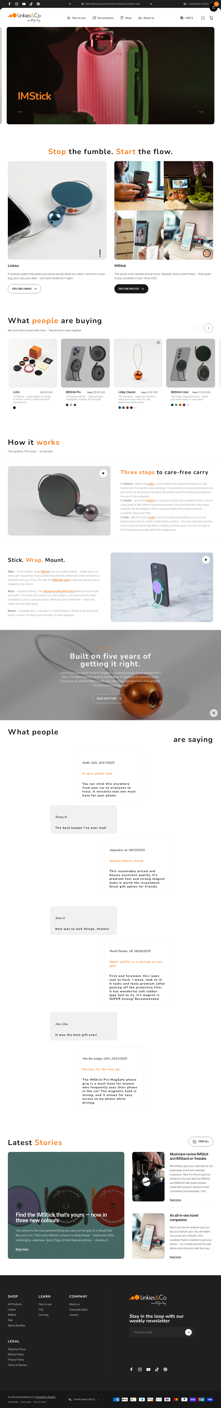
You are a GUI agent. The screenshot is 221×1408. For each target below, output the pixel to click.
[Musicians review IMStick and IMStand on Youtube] (148, 1176)
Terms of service (40, 1402)
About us (74, 1304)
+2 (188, 405)
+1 (135, 408)
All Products (15, 1304)
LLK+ (16, 392)
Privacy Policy (16, 1359)
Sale (10, 1320)
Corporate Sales (78, 1309)
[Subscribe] (188, 1332)
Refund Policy (16, 1354)
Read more (22, 1249)
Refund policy (13, 1402)
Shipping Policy (17, 1349)
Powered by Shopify (45, 1397)
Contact (73, 1314)
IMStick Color (180, 392)
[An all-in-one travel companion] (148, 1236)
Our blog (43, 1314)
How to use (45, 1304)
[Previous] (70, 4)
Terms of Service (17, 1365)
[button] (103, 473)
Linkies (12, 1309)
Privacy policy (25, 1402)
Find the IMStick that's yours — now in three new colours (61, 1217)
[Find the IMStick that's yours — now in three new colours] (66, 1205)
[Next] (150, 4)
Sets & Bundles (16, 1325)
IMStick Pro (73, 392)
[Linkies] (57, 210)
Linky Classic (127, 392)
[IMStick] (163, 210)
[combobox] (198, 4)
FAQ (41, 1309)
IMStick (12, 1314)
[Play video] (59, 501)
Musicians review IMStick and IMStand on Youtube (189, 1156)
